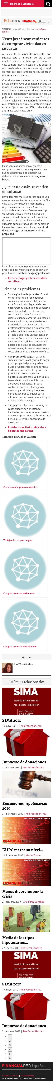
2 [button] (10, 1040)
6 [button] (10, 1058)
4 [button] (10, 1049)
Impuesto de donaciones (24, 762)
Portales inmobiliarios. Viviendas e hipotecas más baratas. (27, 429)
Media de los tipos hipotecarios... (18, 939)
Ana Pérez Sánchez (31, 726)
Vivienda (6, 28)
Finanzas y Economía (22, 3)
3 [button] (10, 1045)
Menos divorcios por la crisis (22, 893)
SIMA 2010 (11, 720)
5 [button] (10, 1053)
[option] (26, 749)
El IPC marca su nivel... (22, 849)
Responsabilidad (27, 1075)
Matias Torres (33, 855)
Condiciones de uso (10, 1075)
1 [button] (10, 1036)
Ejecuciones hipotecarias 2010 (24, 805)
